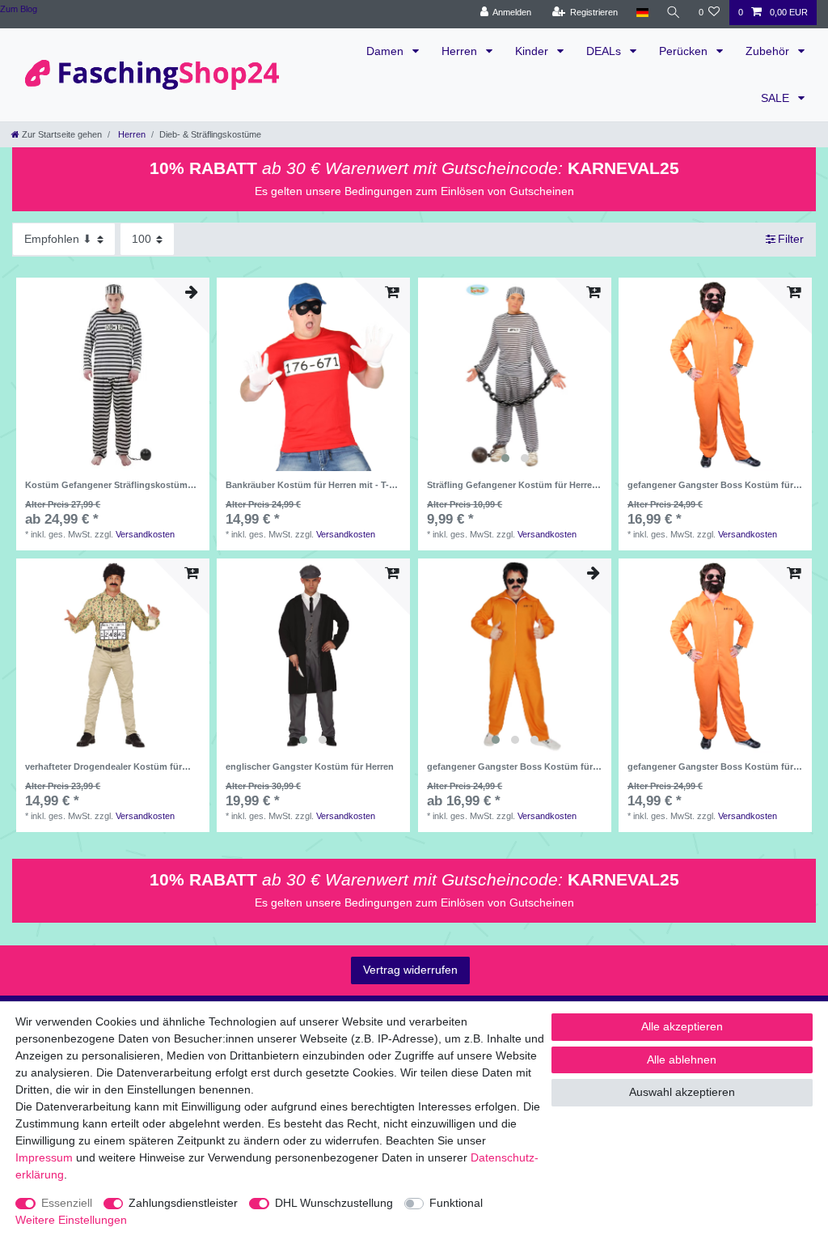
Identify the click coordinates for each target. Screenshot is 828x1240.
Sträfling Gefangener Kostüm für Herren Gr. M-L (512, 485)
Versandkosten (145, 534)
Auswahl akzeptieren (682, 1091)
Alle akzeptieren (682, 1026)
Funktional (456, 1202)
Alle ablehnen (681, 1059)
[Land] (642, 12)
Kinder (533, 51)
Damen (386, 51)
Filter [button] (791, 238)
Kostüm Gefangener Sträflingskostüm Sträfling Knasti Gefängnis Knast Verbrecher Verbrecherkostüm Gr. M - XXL (112, 485)
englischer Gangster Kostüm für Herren (310, 766)
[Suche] (673, 12)
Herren (460, 51)
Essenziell (66, 1202)
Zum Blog (18, 9)
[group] (514, 374)
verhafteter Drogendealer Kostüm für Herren (103, 766)
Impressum (44, 1157)
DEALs (605, 51)
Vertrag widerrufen (410, 969)
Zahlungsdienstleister (183, 1202)
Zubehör (769, 51)
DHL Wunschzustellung (334, 1202)
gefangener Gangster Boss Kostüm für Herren (710, 485)
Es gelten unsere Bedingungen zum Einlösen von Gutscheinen (414, 191)
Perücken (685, 51)
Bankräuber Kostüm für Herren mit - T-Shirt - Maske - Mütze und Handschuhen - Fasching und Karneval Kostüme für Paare (311, 485)
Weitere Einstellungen (71, 1219)
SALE (776, 97)
